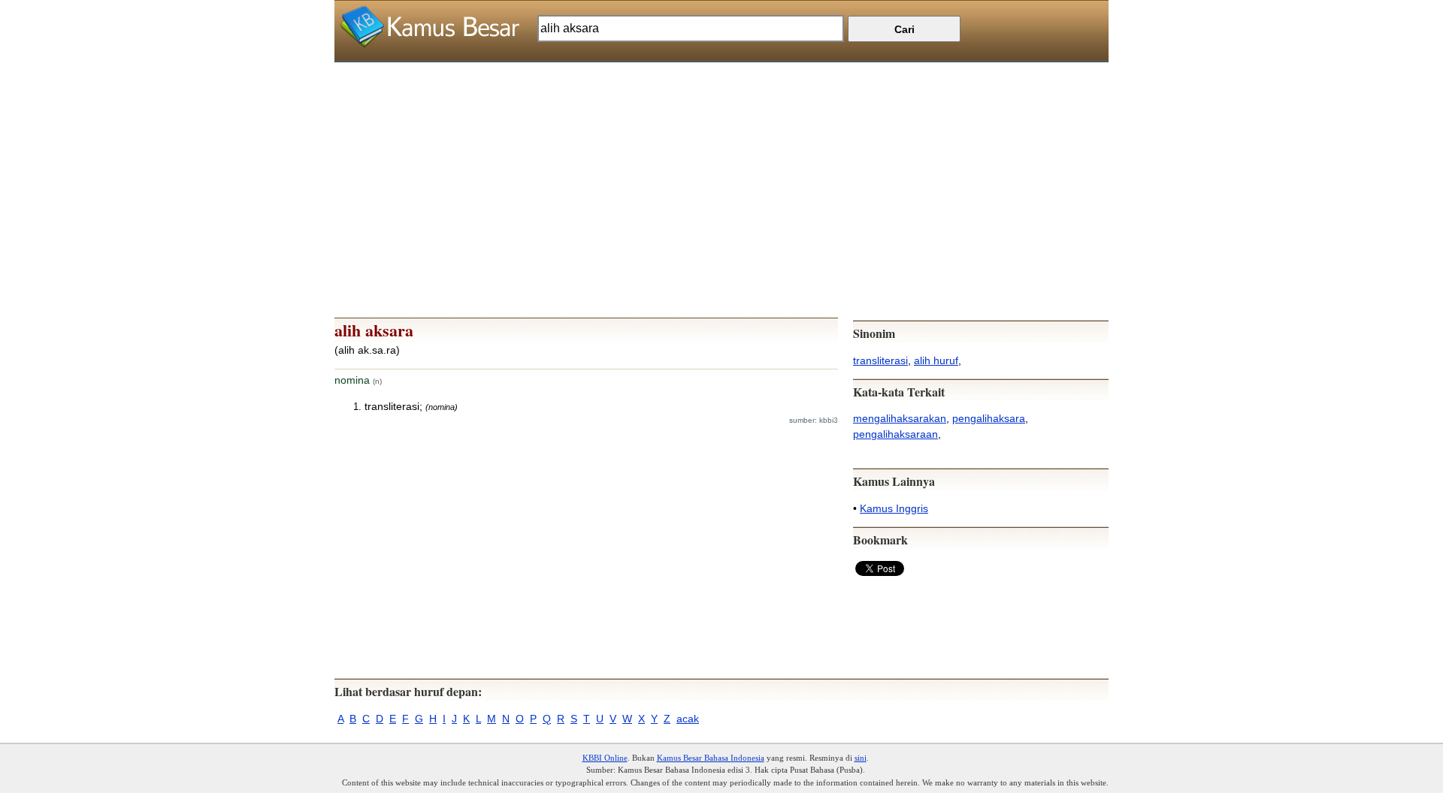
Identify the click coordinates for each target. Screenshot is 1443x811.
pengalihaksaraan (895, 434)
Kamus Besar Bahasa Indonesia (710, 757)
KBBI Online (605, 757)
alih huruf (936, 360)
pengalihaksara (988, 418)
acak (687, 719)
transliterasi (880, 360)
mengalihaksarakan (899, 418)
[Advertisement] (721, 167)
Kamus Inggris (894, 508)
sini (861, 757)
